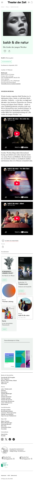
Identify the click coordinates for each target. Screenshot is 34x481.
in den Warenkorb (6, 61)
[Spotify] (14, 439)
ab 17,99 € (21, 291)
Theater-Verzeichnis (6, 399)
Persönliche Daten (6, 427)
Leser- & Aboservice (6, 403)
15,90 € (4, 279)
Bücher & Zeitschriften (7, 375)
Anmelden (4, 429)
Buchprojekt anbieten (7, 411)
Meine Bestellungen (6, 422)
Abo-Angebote (5, 379)
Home (2, 7)
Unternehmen (4, 432)
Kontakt (3, 435)
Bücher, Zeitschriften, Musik (9, 380)
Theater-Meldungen (6, 393)
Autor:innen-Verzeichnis (7, 401)
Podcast (3, 390)
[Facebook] (10, 439)
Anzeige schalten (6, 409)
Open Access (5, 382)
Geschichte (4, 434)
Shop (7, 7)
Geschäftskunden (5, 407)
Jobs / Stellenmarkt (6, 389)
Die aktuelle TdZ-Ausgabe (8, 377)
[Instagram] (2, 439)
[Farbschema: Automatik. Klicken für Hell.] (28, 2)
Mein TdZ (4, 419)
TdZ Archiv (4, 383)
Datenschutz (14, 475)
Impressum (3, 475)
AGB (8, 475)
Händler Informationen (7, 414)
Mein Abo (3, 426)
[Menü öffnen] (2, 2)
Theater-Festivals (6, 398)
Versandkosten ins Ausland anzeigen (11, 83)
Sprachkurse (4, 404)
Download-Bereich (6, 424)
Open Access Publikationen (8, 416)
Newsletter (4, 392)
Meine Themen (5, 421)
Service (3, 386)
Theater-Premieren (6, 396)
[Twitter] (6, 439)
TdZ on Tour (4, 395)
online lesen (22, 293)
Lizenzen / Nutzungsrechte (8, 413)
